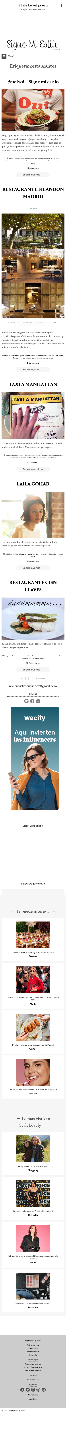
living (6, 656)
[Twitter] (26, 701)
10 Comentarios (33, 663)
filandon (51, 356)
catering (8, 554)
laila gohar (22, 554)
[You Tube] (43, 1390)
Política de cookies (33, 1371)
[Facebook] (32, 701)
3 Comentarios (33, 462)
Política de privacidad (33, 1367)
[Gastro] (33, 1040)
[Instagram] (38, 1390)
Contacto (33, 1355)
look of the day (24, 455)
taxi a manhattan (49, 458)
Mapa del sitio (33, 1352)
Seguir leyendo (32, 174)
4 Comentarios (33, 168)
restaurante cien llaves (55, 656)
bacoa (11, 158)
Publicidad (33, 1349)
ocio (17, 656)
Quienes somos (33, 1345)
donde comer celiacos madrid (36, 356)
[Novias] (33, 947)
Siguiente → (42, 678)
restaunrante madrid (37, 656)
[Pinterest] (33, 1390)
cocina (15, 554)
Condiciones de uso (33, 1364)
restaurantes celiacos (23, 161)
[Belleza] (33, 1084)
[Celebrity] (33, 1206)
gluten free (55, 158)
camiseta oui (19, 158)
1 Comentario (33, 363)
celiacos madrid (44, 158)
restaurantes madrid (34, 458)
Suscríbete (33, 1399)
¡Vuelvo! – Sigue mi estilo (33, 82)
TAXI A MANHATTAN (33, 384)
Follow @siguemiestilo (33, 883)
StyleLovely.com (33, 5)
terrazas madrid (38, 658)
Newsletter (33, 1395)
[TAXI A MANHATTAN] (33, 415)
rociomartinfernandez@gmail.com (33, 686)
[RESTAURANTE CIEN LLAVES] (33, 618)
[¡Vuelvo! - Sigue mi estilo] (33, 110)
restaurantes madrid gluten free (44, 161)
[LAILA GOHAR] (33, 515)
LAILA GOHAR (33, 484)
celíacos (7, 356)
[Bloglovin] (38, 701)
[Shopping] (33, 1161)
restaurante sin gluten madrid (31, 358)
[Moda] (33, 992)
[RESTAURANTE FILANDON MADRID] (33, 266)
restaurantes (8, 161)
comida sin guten (17, 356)
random (44, 455)
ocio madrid (35, 455)
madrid (11, 656)
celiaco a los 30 (31, 158)
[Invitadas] (33, 1298)
